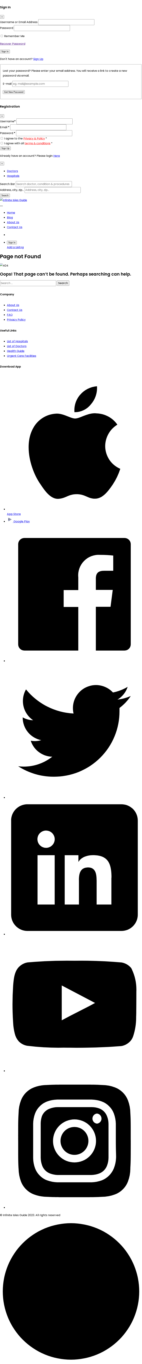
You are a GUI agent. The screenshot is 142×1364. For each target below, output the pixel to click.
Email (5, 127)
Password (6, 28)
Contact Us (14, 227)
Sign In (4, 51)
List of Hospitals (17, 341)
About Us (13, 222)
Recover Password (12, 44)
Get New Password (13, 92)
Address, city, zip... (12, 190)
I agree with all (28, 143)
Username (8, 121)
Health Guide (15, 351)
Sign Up (38, 59)
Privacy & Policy (34, 138)
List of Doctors (16, 346)
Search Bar (7, 184)
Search (4, 195)
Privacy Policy (16, 320)
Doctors (12, 171)
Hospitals (13, 176)
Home (11, 213)
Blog (10, 217)
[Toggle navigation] (1, 205)
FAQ (10, 315)
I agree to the (25, 138)
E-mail (7, 84)
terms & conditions (37, 143)
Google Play (21, 521)
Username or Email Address (19, 22)
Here (56, 156)
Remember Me (14, 36)
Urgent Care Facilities (21, 356)
